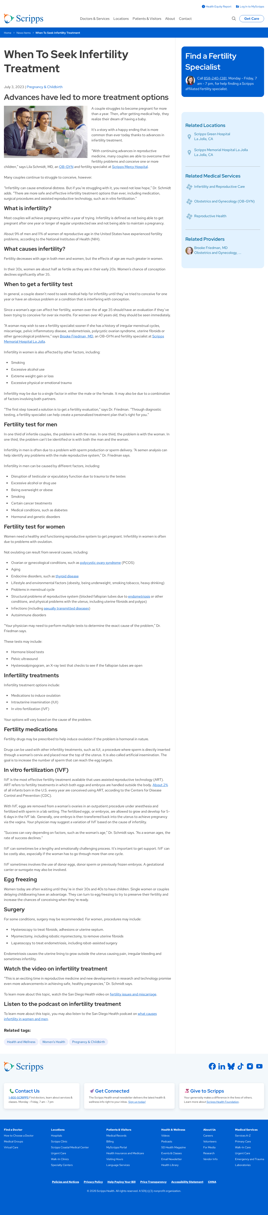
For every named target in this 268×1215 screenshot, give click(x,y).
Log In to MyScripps (252, 6)
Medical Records (116, 1135)
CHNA (212, 1182)
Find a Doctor (13, 1129)
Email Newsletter (171, 1159)
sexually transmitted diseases (66, 608)
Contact (185, 18)
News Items (23, 33)
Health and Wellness (21, 1042)
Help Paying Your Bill (122, 1182)
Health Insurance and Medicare (125, 1153)
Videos (165, 1135)
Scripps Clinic (59, 1141)
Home (7, 33)
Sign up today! (137, 1102)
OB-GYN (66, 166)
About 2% (160, 785)
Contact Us (27, 1091)
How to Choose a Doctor (19, 1135)
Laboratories (243, 1165)
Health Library (170, 1165)
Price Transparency (153, 1182)
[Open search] (233, 18)
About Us (209, 1129)
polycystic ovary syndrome (100, 562)
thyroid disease (67, 576)
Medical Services (246, 1129)
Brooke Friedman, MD (76, 336)
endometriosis (139, 596)
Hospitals (56, 1135)
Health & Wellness (173, 1129)
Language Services (118, 1165)
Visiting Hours (114, 1159)
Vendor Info (210, 1159)
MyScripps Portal (116, 1147)
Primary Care (243, 1141)
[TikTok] (240, 1066)
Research (209, 1153)
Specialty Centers (62, 1165)
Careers (208, 1135)
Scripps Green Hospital (212, 134)
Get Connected (112, 1091)
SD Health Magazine (173, 1147)
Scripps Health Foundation (223, 1102)
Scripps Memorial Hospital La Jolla (221, 150)
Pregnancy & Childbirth (45, 87)
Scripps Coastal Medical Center (70, 1147)
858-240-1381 (215, 78)
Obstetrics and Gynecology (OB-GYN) (224, 201)
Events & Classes (171, 1153)
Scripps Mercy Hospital (130, 166)
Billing (110, 1141)
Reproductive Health (210, 216)
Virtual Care (11, 1147)
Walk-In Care (243, 1147)
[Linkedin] (221, 1066)
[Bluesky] (231, 1066)
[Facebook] (212, 1066)
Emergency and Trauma (249, 1159)
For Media (209, 1147)
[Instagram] (250, 1066)
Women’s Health (53, 1042)
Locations (121, 18)
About (170, 18)
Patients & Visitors (147, 18)
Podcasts (166, 1141)
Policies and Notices (65, 1182)
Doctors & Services (94, 18)
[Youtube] (259, 1066)
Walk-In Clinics (60, 1159)
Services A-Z (243, 1135)
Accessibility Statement (187, 1182)
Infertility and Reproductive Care (219, 186)
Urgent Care (58, 1153)
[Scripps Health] (23, 19)
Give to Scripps (207, 1091)
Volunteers (209, 1141)
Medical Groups (13, 1141)
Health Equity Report (218, 6)
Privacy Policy (93, 1182)
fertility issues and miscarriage (133, 994)
